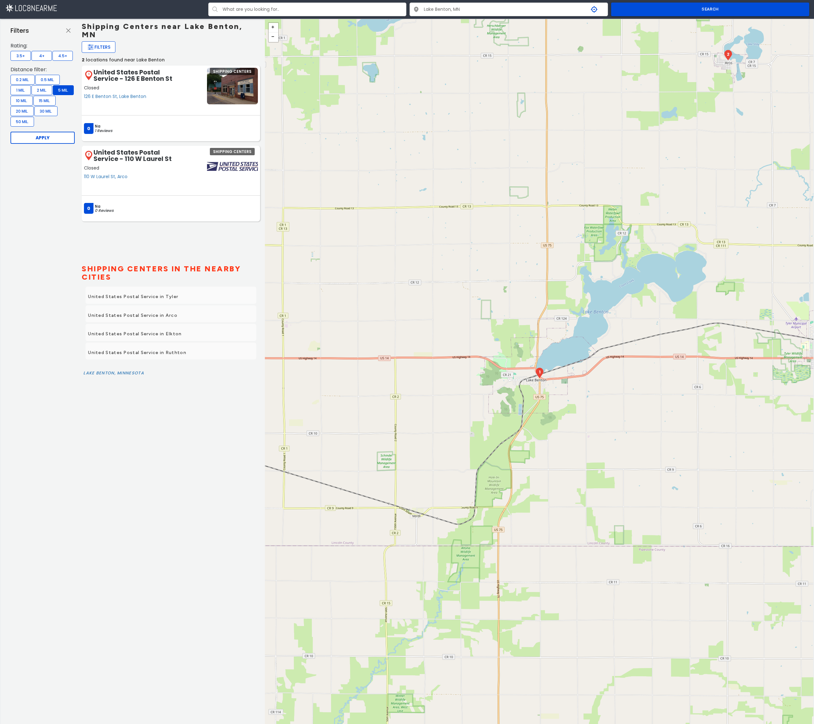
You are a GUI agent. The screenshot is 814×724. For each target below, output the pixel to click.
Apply (43, 138)
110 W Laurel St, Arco (106, 176)
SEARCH (710, 9)
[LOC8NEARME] (31, 7)
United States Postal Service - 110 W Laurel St (132, 155)
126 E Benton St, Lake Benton (115, 96)
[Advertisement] (171, 240)
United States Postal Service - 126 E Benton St (132, 75)
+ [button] (273, 27)
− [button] (273, 37)
